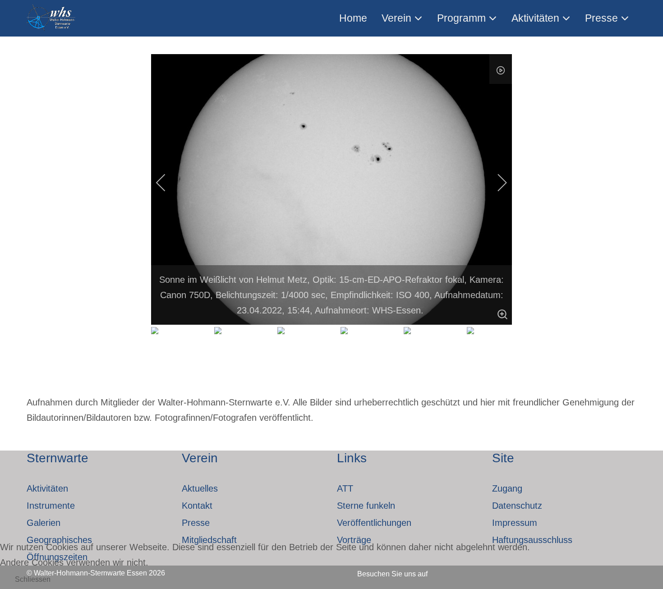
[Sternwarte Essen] (52, 18)
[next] (496, 182)
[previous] (167, 182)
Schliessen (33, 579)
